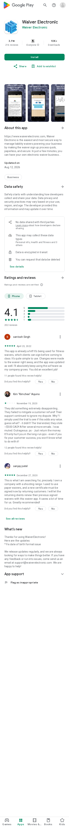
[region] (34, 43)
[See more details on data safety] (17, 266)
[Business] (13, 177)
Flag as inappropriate (21, 582)
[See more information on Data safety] (62, 186)
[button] (38, 45)
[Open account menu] (62, 5)
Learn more (22, 225)
